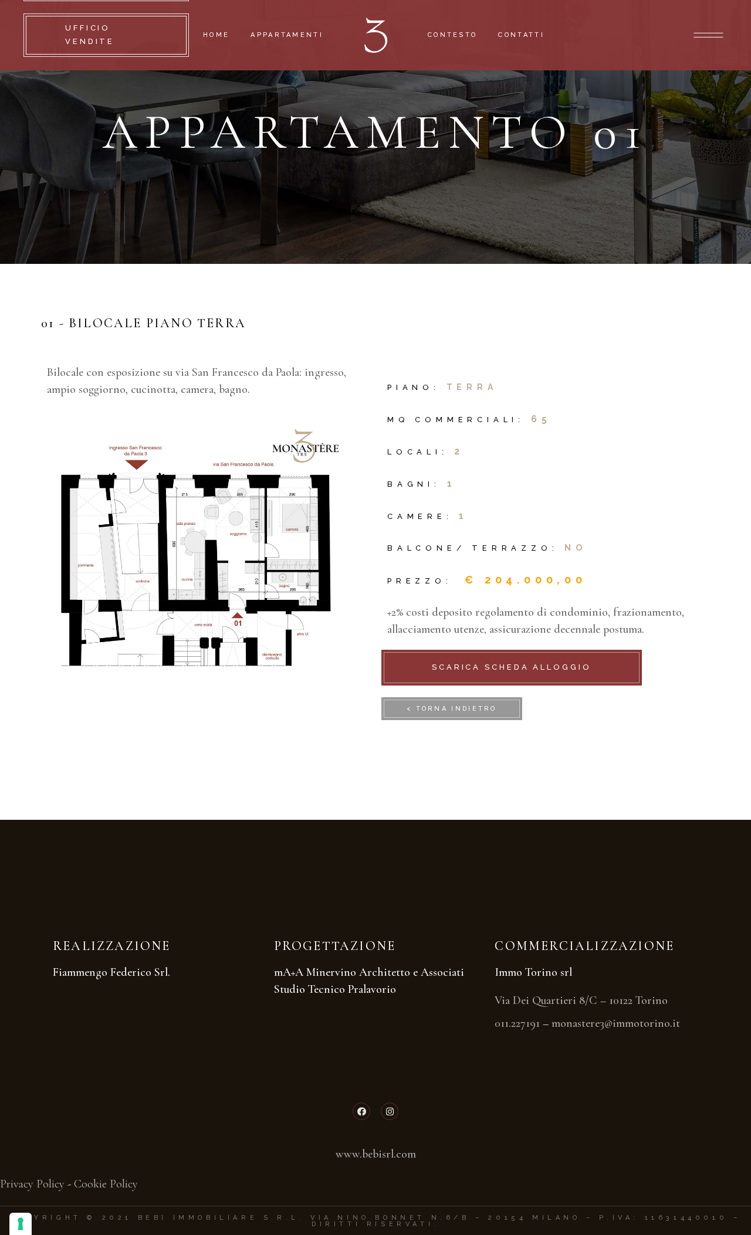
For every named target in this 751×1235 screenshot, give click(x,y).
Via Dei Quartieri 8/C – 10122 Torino (581, 1000)
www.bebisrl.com (376, 1154)
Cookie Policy (106, 1184)
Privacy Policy (32, 1184)
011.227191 (517, 1023)
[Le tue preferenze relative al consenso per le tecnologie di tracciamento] (20, 1224)
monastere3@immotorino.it (616, 1023)
